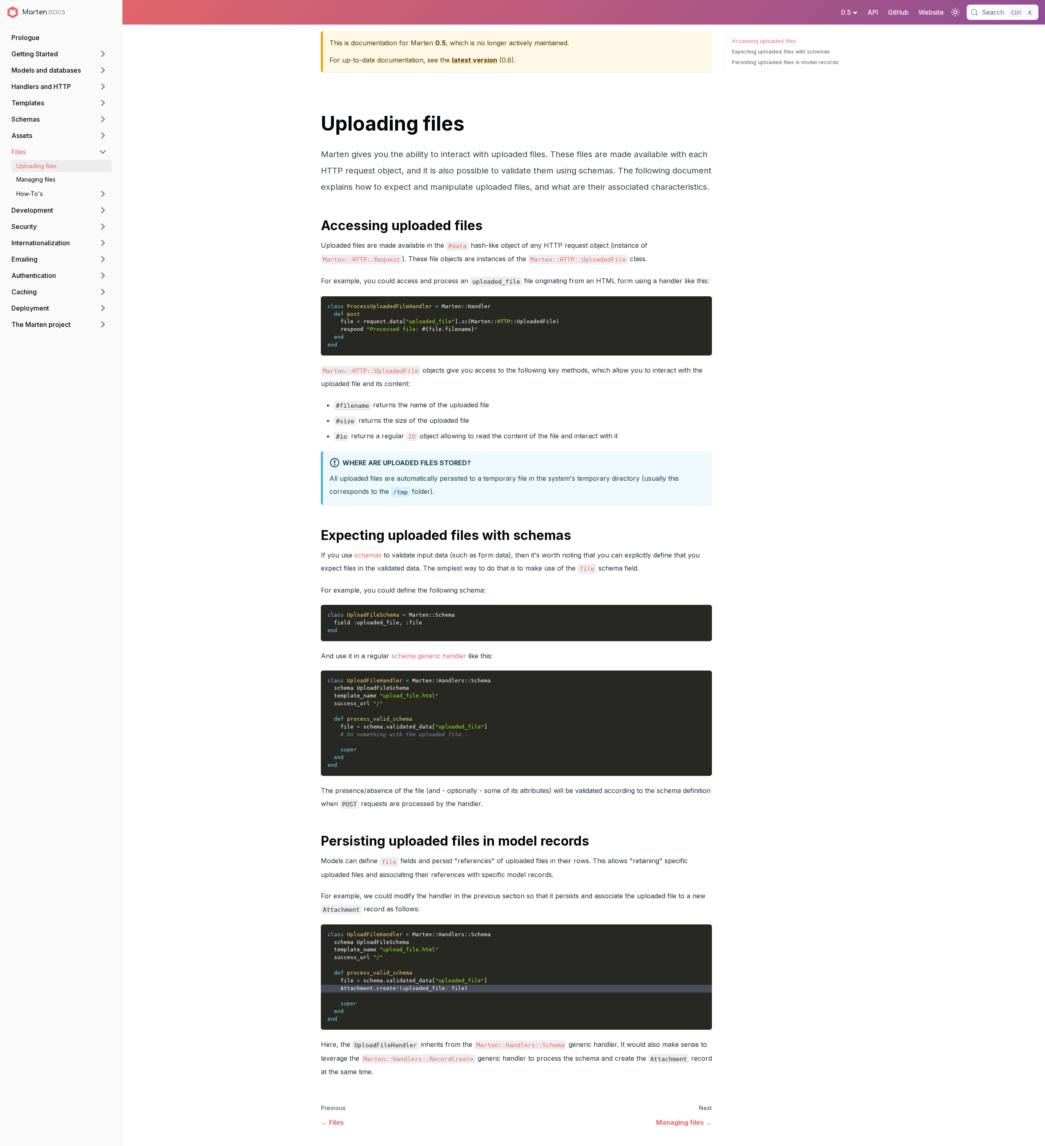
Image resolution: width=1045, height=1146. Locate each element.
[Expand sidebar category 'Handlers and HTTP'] (103, 86)
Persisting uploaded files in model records (785, 62)
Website (931, 12)
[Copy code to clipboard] (702, 306)
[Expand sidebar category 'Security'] (103, 226)
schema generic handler (428, 656)
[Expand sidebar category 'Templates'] (103, 102)
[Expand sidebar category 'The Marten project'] (103, 324)
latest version (474, 60)
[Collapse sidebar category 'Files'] (103, 151)
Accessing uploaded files (764, 41)
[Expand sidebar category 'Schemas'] (103, 119)
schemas (368, 555)
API (872, 12)
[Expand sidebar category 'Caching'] (103, 291)
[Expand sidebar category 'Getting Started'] (103, 53)
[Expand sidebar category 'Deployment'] (103, 308)
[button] (61, 193)
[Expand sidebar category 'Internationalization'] (103, 242)
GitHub (898, 12)
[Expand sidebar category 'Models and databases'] (103, 70)
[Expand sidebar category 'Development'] (103, 210)
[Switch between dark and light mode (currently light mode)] (955, 12)
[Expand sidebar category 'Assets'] (103, 135)
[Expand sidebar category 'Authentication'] (103, 275)
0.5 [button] (846, 12)
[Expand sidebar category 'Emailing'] (103, 259)
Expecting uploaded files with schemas (781, 52)
